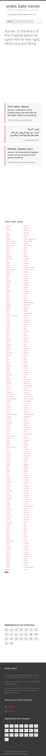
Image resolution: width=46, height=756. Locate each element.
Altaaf (26, 375)
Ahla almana (28, 313)
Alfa (7, 351)
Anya (25, 462)
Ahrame (26, 322)
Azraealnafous (29, 567)
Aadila (8, 226)
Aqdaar (26, 464)
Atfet (7, 530)
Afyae (8, 302)
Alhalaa (8, 355)
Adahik (26, 263)
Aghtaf (8, 307)
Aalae (8, 228)
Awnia (8, 552)
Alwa (7, 377)
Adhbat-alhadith (29, 267)
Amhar (26, 403)
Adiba (8, 274)
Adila (7, 276)
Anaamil (26, 429)
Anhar (8, 443)
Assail (8, 493)
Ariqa (25, 475)
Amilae (26, 405)
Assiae (26, 502)
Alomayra (9, 375)
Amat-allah (9, 397)
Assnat (26, 519)
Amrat (8, 421)
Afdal (8, 289)
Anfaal (26, 438)
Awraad (26, 552)
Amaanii (9, 381)
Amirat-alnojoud (11, 414)
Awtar (26, 556)
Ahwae (26, 324)
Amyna (8, 427)
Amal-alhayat (28, 386)
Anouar (26, 451)
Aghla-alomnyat (29, 302)
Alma (25, 370)
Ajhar (25, 333)
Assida (8, 504)
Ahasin (26, 307)
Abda (8, 237)
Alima (26, 362)
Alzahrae (9, 379)
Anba (25, 436)
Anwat (8, 462)
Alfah (25, 351)
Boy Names (11, 707)
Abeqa (26, 243)
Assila (26, 504)
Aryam (8, 486)
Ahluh (8, 320)
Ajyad (25, 337)
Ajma (8, 335)
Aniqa (26, 445)
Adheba (8, 272)
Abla (7, 250)
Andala (8, 438)
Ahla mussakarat (12, 316)
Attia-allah (9, 541)
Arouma (26, 480)
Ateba (8, 528)
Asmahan (9, 491)
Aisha (8, 333)
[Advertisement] (23, 75)
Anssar (8, 458)
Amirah (26, 412)
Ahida (8, 313)
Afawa (26, 287)
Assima (8, 508)
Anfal (8, 440)
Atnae (26, 537)
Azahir (8, 563)
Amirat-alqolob (29, 414)
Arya (25, 484)
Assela (26, 499)
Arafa (25, 469)
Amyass (26, 425)
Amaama (27, 379)
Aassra (26, 232)
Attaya (8, 539)
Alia (7, 357)
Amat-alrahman (11, 399)
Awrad (8, 554)
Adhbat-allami (11, 270)
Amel (8, 403)
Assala (26, 493)
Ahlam (26, 318)
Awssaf (26, 554)
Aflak (7, 296)
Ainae (8, 331)
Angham (26, 440)
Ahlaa (26, 316)
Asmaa (26, 489)
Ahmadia (27, 320)
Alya (25, 377)
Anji (7, 449)
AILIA (25, 329)
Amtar (26, 421)
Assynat (8, 524)
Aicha (8, 327)
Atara (25, 526)
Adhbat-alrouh (28, 270)
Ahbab (8, 309)
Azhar (8, 565)
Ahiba (26, 311)
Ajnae (26, 335)
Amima (8, 408)
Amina (26, 408)
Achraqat (9, 259)
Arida (25, 473)
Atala (8, 526)
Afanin (8, 287)
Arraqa (26, 482)
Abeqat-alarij (10, 246)
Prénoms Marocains (20, 754)
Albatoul (26, 348)
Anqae (8, 453)
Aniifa (8, 445)
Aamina (8, 230)
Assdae (26, 497)
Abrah (8, 252)
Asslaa (8, 513)
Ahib (7, 311)
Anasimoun (27, 434)
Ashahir (26, 486)
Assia (8, 502)
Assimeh (9, 510)
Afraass (8, 298)
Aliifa (25, 359)
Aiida (7, 329)
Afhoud (26, 292)
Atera (25, 528)
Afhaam (8, 292)
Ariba (8, 473)
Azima (26, 565)
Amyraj (26, 427)
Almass (26, 372)
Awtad (8, 556)
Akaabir (8, 340)
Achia (25, 256)
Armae (8, 478)
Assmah (26, 515)
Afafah (26, 285)
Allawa (8, 370)
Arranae (9, 482)
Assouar (9, 521)
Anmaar (26, 449)
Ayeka (8, 561)
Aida (25, 327)
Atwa (7, 543)
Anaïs (25, 432)
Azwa (8, 569)
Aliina (8, 362)
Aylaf (25, 561)
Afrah (8, 300)
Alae (25, 346)
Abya (25, 254)
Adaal (8, 263)
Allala (8, 368)
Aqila (7, 467)
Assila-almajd (28, 506)
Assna (8, 519)
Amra (25, 418)
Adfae (26, 265)
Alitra (25, 364)
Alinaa (8, 364)
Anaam (8, 429)
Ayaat (8, 559)
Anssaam (27, 453)
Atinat (8, 534)
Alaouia (8, 348)
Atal (25, 524)
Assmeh (9, 517)
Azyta (25, 569)
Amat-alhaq (28, 394)
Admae (26, 278)
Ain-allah (27, 331)
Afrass (26, 300)
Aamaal (26, 228)
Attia (25, 539)
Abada (8, 235)
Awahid (26, 543)
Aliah (7, 359)
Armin (26, 478)
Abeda (8, 239)
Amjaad (8, 416)
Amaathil (27, 383)
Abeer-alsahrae (11, 243)
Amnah (8, 418)
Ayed (25, 559)
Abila (25, 248)
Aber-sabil (27, 246)
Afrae (25, 298)
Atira (25, 534)
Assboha (9, 497)
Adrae (8, 285)
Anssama (27, 456)
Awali (8, 545)
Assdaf (8, 499)
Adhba (8, 267)
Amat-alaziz (10, 394)
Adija (25, 274)
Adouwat (27, 283)
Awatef (8, 548)
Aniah (26, 443)
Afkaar (26, 294)
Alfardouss (9, 353)
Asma (8, 489)
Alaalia (8, 346)
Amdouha (27, 401)
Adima (26, 276)
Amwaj (8, 425)
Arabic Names (9, 754)
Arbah (26, 471)
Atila (25, 532)
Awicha (26, 550)
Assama (26, 495)
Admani (8, 281)
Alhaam (26, 353)
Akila (7, 342)
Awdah (26, 548)
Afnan (26, 296)
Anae (8, 432)
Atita (7, 537)
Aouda (8, 464)
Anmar (8, 451)
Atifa (7, 532)
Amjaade (27, 416)
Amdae (8, 401)
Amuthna (9, 423)
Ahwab (8, 324)
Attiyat (26, 541)
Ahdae (26, 309)
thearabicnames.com (34, 677)
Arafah (8, 471)
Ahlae (8, 318)
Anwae (8, 460)
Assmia (26, 517)
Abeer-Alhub (28, 241)
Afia (7, 294)
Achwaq (26, 259)
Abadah (26, 235)
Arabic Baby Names (23, 6)
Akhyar (26, 340)
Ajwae (8, 337)
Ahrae (8, 322)
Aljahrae (9, 366)
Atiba (25, 530)
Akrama (8, 344)
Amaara (26, 381)
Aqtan (26, 467)
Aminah (8, 410)
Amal (8, 386)
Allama (26, 368)
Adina (8, 278)
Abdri (25, 237)
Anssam (9, 456)
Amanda (9, 392)
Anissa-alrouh (10, 447)
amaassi (9, 383)
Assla (25, 510)
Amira (26, 410)
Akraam (26, 342)
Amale (8, 388)
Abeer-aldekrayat (30, 239)
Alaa (25, 344)
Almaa (8, 372)
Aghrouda (27, 305)
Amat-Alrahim (28, 397)
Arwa (8, 484)
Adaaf (26, 261)
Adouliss (9, 283)
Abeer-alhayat (11, 241)
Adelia (8, 265)
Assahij (26, 491)
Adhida (26, 272)
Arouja (8, 480)
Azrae (8, 567)
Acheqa (8, 256)
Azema (26, 563)
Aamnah (26, 230)
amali (25, 388)
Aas (7, 232)
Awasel (26, 545)
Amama (26, 390)
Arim (7, 475)
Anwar (26, 460)
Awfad (8, 550)
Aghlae (8, 305)
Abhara (8, 248)
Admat (26, 281)
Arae (7, 469)
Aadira (26, 226)
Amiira (8, 405)
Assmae (26, 513)
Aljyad (26, 366)
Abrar (26, 252)
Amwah (26, 423)
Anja (25, 447)
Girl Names (11, 711)
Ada (7, 261)
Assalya (8, 495)
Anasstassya (10, 436)
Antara (26, 458)
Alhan (26, 355)
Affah (25, 289)
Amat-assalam (29, 399)
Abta (7, 254)
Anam (8, 434)
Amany (26, 392)
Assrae (26, 521)
